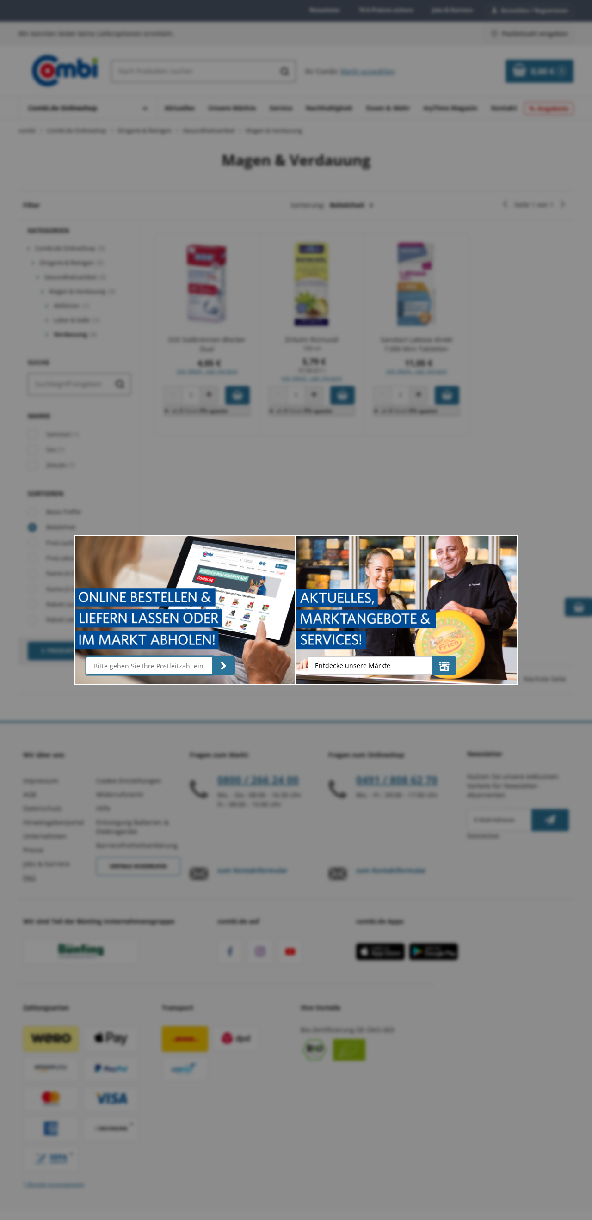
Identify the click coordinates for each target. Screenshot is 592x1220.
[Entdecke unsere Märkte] (444, 665)
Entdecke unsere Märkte (352, 665)
